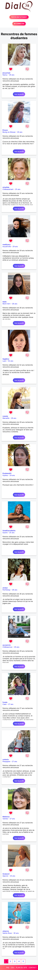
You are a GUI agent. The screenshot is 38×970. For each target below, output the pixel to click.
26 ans (14, 304)
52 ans (10, 361)
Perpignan (6, 761)
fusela (5, 702)
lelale (4, 302)
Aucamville (7, 246)
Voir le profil (19, 94)
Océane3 (6, 874)
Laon (4, 361)
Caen (4, 704)
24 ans (12, 475)
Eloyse (5, 130)
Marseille (6, 418)
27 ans (10, 704)
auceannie (7, 645)
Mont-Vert (6, 304)
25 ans (17, 189)
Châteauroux (7, 647)
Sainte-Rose (7, 933)
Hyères (5, 475)
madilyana (6, 244)
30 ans (16, 933)
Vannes (5, 819)
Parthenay (6, 590)
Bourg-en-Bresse (9, 132)
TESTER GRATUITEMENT (19, 17)
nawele (5, 416)
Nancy (5, 75)
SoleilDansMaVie (9, 531)
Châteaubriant (8, 189)
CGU (12, 967)
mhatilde (6, 187)
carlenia (6, 759)
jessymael (6, 73)
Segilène (6, 359)
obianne (6, 931)
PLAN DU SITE (21, 967)
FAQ (7, 967)
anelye (5, 588)
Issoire (5, 533)
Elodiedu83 (7, 473)
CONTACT (32, 967)
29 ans (11, 75)
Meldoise (6, 817)
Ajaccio (5, 876)
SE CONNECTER (19, 23)
